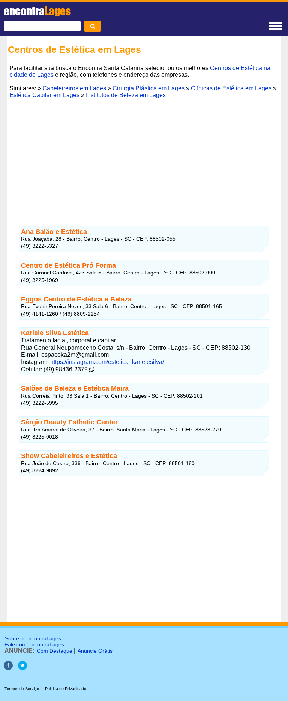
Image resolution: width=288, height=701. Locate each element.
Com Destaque (54, 651)
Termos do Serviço (21, 688)
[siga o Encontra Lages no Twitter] (22, 668)
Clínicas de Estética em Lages (231, 88)
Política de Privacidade (65, 688)
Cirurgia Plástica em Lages (148, 88)
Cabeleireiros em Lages (74, 88)
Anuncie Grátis (95, 651)
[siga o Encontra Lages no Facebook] (9, 668)
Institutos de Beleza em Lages (126, 95)
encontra (37, 11)
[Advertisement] (144, 153)
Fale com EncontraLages (34, 644)
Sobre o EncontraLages (33, 638)
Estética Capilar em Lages (44, 95)
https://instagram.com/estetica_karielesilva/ (106, 362)
